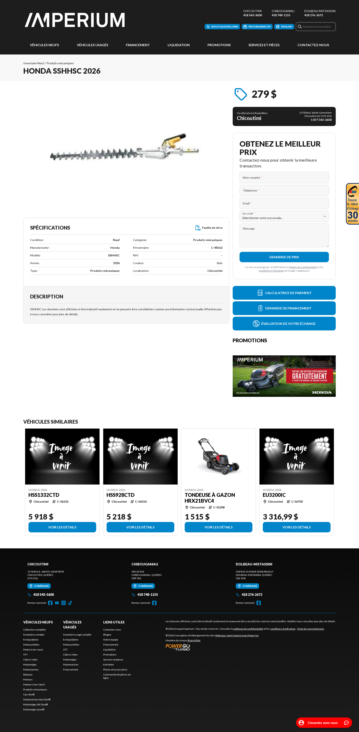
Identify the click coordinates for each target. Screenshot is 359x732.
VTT (25, 654)
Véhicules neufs (44, 45)
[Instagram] (63, 602)
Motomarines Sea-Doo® (36, 699)
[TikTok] (70, 602)
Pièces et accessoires (115, 669)
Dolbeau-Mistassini (320, 11)
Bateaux (27, 674)
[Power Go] (212, 647)
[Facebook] (50, 602)
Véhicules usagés (92, 45)
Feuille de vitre (212, 227)
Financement (138, 45)
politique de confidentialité (248, 628)
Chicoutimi (252, 11)
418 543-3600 (252, 15)
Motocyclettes (31, 644)
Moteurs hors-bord (34, 684)
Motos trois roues (33, 649)
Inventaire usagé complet (77, 634)
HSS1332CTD (43, 495)
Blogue (107, 634)
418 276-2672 (313, 15)
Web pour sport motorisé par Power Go (236, 635)
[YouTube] (56, 602)
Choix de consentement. (310, 628)
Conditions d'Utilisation (271, 270)
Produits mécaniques (60, 63)
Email (247, 203)
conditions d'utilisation (282, 628)
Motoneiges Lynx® (33, 709)
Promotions (219, 45)
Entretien (108, 664)
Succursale (248, 213)
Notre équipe (110, 639)
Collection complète (34, 629)
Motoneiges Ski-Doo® (35, 704)
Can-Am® (28, 694)
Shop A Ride (193, 640)
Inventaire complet (33, 634)
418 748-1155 (281, 15)
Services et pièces (264, 45)
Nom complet (252, 177)
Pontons (28, 679)
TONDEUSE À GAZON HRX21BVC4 (210, 498)
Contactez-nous (313, 45)
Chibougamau (283, 11)
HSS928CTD (120, 495)
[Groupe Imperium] (75, 20)
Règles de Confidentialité (303, 267)
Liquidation (179, 45)
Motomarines (31, 669)
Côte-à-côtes (30, 659)
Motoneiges (30, 664)
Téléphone (251, 190)
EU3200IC (274, 495)
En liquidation (30, 639)
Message (249, 228)
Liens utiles (113, 622)
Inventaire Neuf (33, 63)
